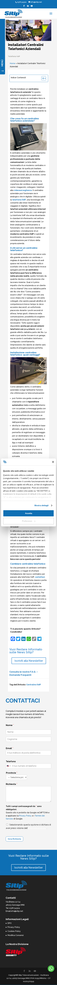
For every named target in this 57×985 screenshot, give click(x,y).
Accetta (28, 513)
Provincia (11, 772)
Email (9, 748)
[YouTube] (32, 6)
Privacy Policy (25, 816)
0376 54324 (21, 2)
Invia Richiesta (14, 839)
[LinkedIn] (28, 6)
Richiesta (11, 784)
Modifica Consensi (16, 935)
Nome (10, 725)
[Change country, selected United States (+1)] (8, 765)
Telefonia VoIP (14, 56)
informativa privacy (37, 828)
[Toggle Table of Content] (42, 78)
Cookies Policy (14, 931)
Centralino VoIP (33, 685)
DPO (10, 923)
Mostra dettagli (41, 505)
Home (12, 63)
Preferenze (27, 521)
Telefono (11, 761)
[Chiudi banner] (53, 462)
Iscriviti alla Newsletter (28, 660)
